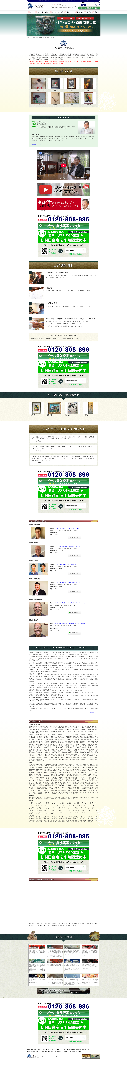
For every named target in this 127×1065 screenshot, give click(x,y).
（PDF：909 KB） (41, 210)
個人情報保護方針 (58, 1051)
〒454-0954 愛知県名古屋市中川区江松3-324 (67, 528)
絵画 (48, 37)
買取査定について (62, 1049)
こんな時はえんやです (57, 12)
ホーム (31, 12)
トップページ (31, 1049)
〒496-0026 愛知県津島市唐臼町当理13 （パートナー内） (70, 623)
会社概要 (51, 1051)
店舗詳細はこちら (75, 537)
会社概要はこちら (36, 144)
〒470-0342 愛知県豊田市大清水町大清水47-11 (67, 546)
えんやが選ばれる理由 (42, 12)
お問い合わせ (76, 1051)
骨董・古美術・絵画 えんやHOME (34, 37)
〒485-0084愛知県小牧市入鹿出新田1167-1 (66, 564)
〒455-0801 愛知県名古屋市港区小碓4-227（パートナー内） (71, 603)
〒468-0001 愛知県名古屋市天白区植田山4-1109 (67, 582)
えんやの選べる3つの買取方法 (74, 1049)
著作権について (94, 712)
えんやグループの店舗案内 (34, 1051)
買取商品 (89, 12)
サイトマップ (83, 1051)
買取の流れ (80, 12)
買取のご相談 (44, 1051)
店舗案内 (97, 12)
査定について (70, 12)
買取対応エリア (86, 1049)
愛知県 (44, 37)
